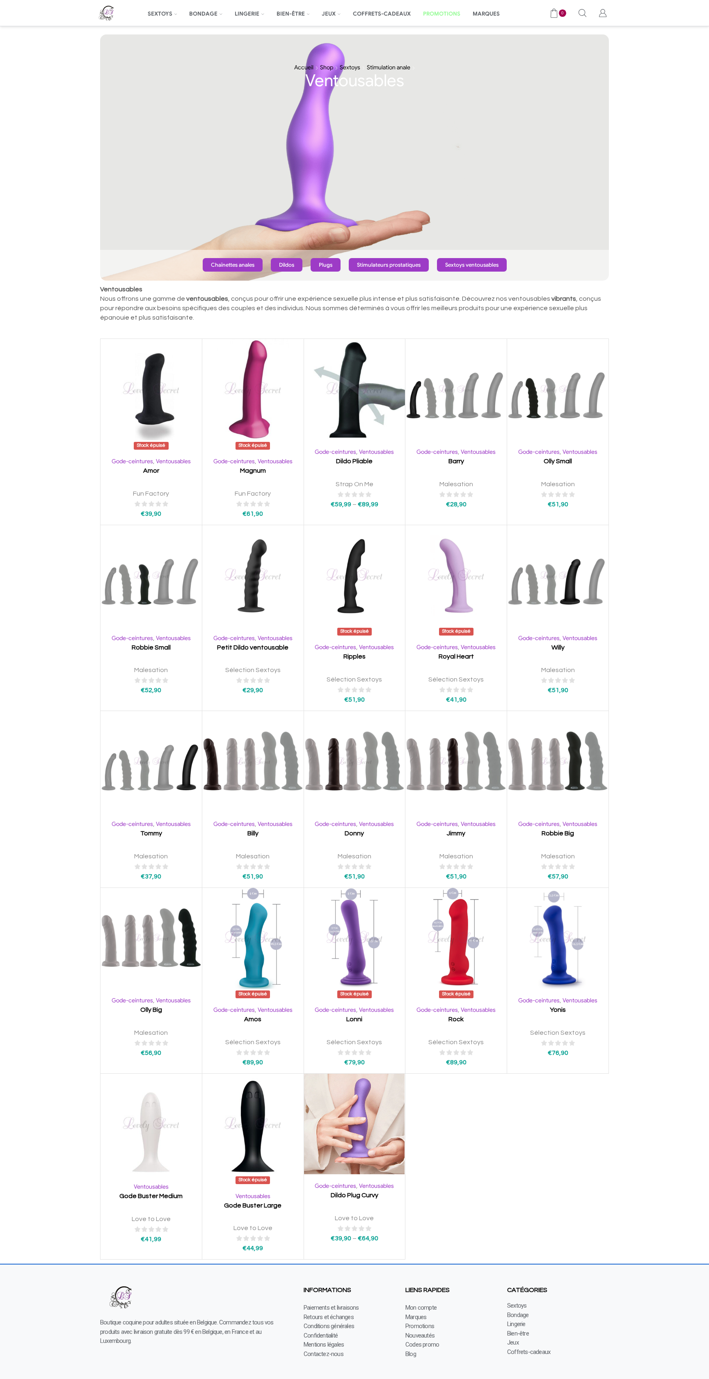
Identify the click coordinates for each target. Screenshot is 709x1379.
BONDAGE (203, 13)
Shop (326, 67)
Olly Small (558, 461)
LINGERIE (247, 13)
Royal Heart (456, 656)
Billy (252, 833)
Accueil (303, 67)
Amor (151, 470)
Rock (456, 1019)
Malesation (456, 484)
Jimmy (456, 833)
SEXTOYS (160, 13)
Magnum (253, 470)
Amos (252, 1019)
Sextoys (350, 67)
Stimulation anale (388, 67)
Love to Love (151, 1219)
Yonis (558, 1009)
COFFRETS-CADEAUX (382, 13)
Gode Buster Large (252, 1205)
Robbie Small (151, 647)
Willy (558, 647)
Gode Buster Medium (151, 1196)
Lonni (354, 1019)
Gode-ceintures (132, 461)
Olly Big (151, 1009)
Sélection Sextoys (253, 670)
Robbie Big (558, 833)
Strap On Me (354, 484)
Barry (456, 461)
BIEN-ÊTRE (291, 13)
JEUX (329, 13)
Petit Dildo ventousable (252, 647)
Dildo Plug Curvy (354, 1195)
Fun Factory (151, 493)
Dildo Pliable (354, 461)
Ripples (354, 656)
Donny (354, 833)
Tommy (151, 833)
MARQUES (486, 13)
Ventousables (173, 461)
